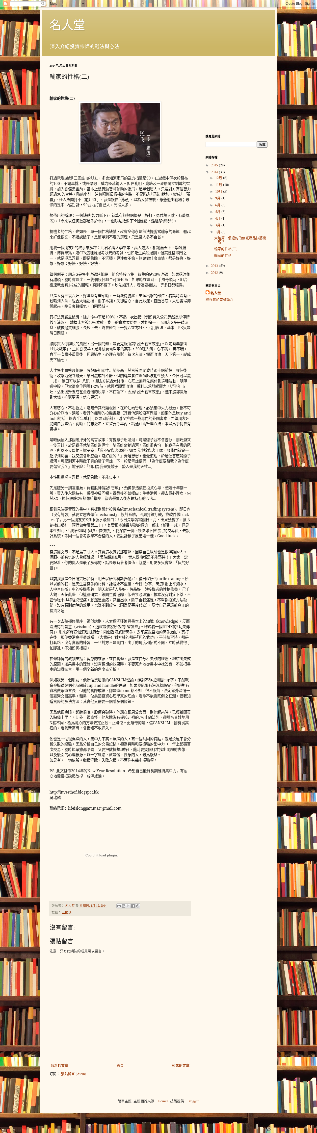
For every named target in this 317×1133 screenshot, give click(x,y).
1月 (218, 232)
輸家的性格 (223, 255)
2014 (215, 172)
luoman (163, 1101)
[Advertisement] (236, 94)
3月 (218, 225)
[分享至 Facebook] (133, 905)
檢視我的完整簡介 (219, 299)
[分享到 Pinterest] (137, 905)
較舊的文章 (180, 1065)
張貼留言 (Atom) (73, 1073)
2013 (215, 265)
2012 (215, 272)
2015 (215, 165)
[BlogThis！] (123, 905)
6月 (218, 205)
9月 (218, 198)
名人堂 (67, 24)
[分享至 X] (128, 905)
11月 (219, 184)
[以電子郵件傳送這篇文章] (118, 905)
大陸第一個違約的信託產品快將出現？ (240, 239)
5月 (218, 211)
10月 (219, 191)
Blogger (192, 1101)
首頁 (120, 1065)
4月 (218, 218)
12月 (219, 177)
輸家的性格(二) (226, 248)
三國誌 (67, 912)
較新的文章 (59, 1065)
